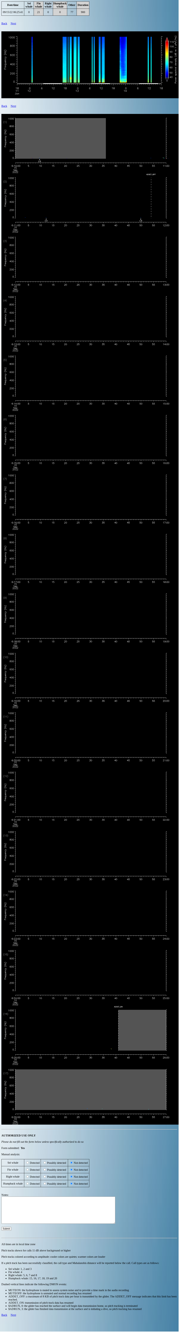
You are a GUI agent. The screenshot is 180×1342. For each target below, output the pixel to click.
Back (4, 23)
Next (13, 23)
